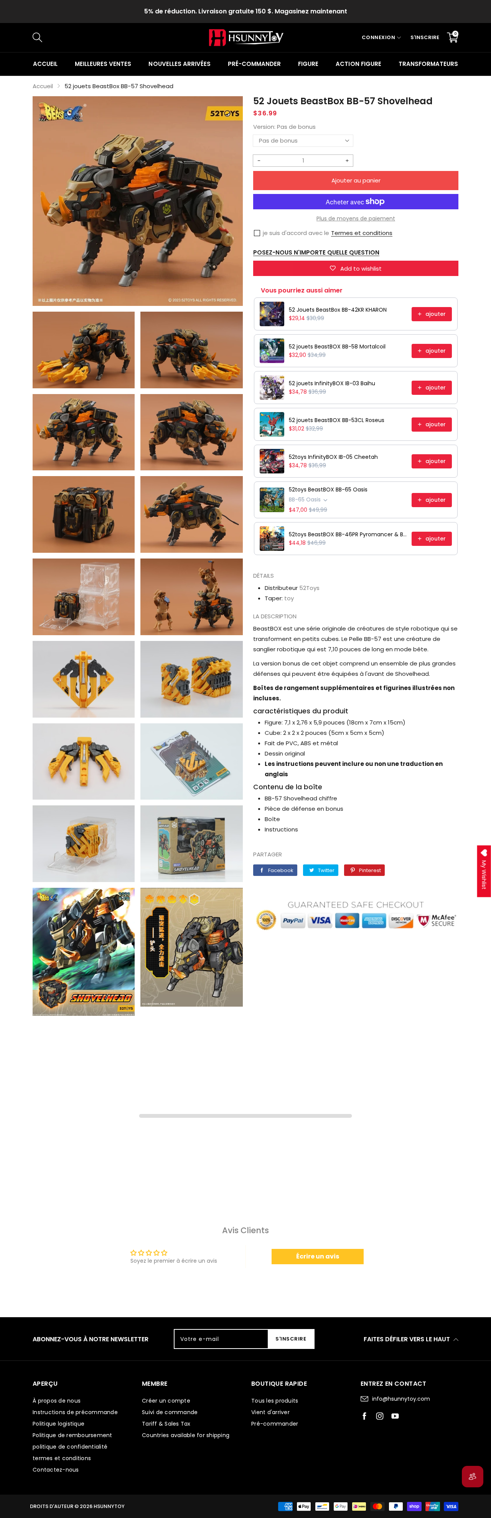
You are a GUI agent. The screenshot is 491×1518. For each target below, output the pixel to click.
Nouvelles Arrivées (179, 64)
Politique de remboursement (72, 1435)
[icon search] (161, 37)
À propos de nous (57, 1401)
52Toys (309, 588)
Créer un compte (166, 1401)
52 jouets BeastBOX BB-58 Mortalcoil (337, 346)
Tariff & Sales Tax (166, 1424)
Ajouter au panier (356, 180)
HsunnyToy (109, 1506)
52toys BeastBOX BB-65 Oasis (328, 489)
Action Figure (358, 64)
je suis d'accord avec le (296, 233)
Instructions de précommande (75, 1412)
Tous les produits (274, 1401)
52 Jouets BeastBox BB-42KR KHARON (338, 310)
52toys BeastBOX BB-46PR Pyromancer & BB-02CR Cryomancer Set (348, 534)
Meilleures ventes (103, 64)
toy (289, 598)
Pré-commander (254, 64)
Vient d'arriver (270, 1412)
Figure (308, 64)
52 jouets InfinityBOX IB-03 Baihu (332, 383)
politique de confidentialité (70, 1447)
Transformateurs (428, 64)
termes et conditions (62, 1458)
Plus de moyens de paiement (355, 218)
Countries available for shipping (185, 1435)
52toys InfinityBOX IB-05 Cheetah (333, 457)
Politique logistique (58, 1424)
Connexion (378, 37)
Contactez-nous (56, 1470)
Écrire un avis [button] (317, 1256)
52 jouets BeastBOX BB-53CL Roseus (336, 420)
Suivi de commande (170, 1412)
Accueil (45, 64)
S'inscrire (424, 37)
